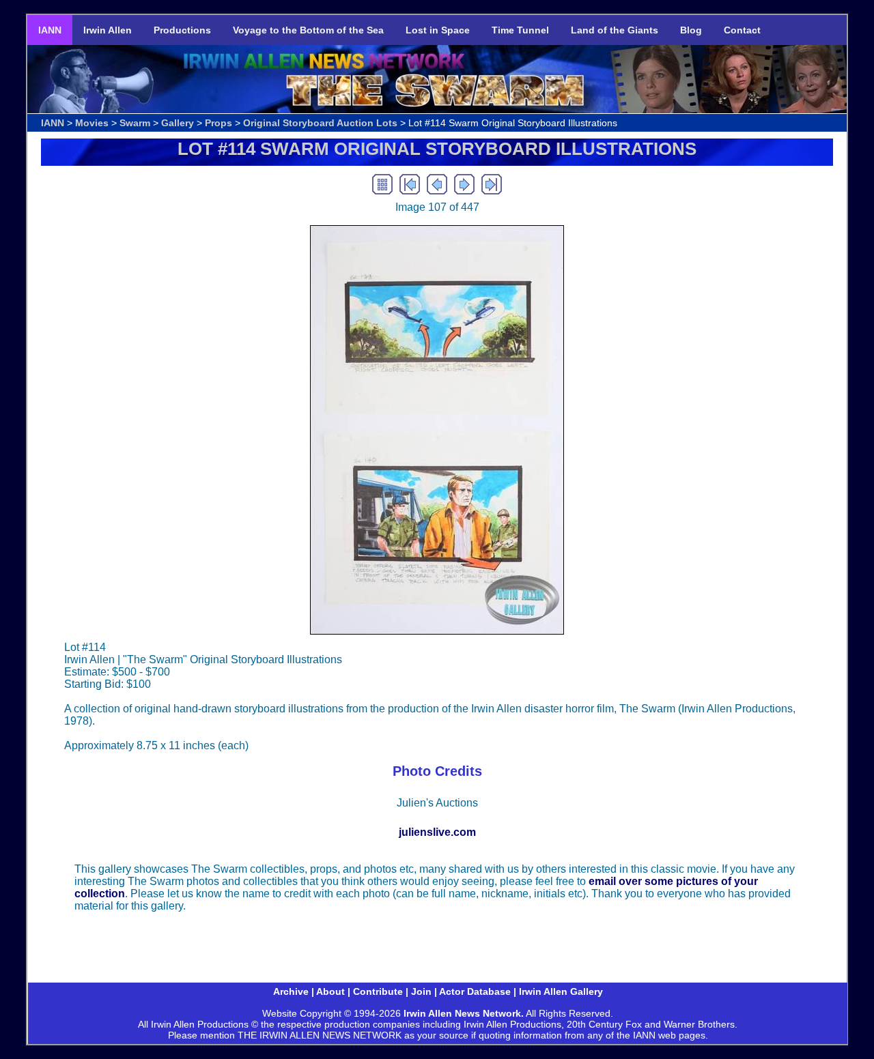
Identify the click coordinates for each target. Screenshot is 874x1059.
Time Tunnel (520, 30)
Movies (92, 122)
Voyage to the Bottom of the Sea (308, 30)
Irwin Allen (107, 30)
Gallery (177, 122)
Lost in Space (438, 30)
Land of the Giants (614, 30)
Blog (691, 30)
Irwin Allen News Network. (464, 1013)
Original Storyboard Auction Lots (320, 122)
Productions (182, 30)
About (330, 991)
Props (218, 122)
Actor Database (475, 991)
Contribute (378, 991)
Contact (742, 30)
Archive (291, 991)
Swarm (134, 122)
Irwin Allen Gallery (561, 991)
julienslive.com (437, 832)
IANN (49, 30)
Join (421, 991)
